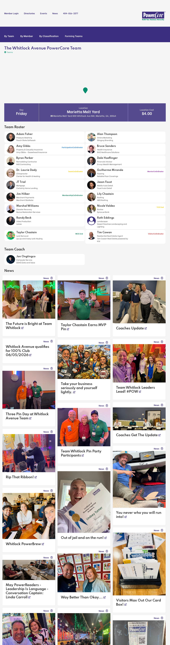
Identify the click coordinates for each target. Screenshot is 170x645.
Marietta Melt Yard (84, 111)
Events (43, 13)
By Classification (49, 36)
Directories (29, 13)
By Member (26, 36)
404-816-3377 (70, 13)
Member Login (11, 13)
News (55, 13)
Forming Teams (73, 36)
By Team (9, 36)
